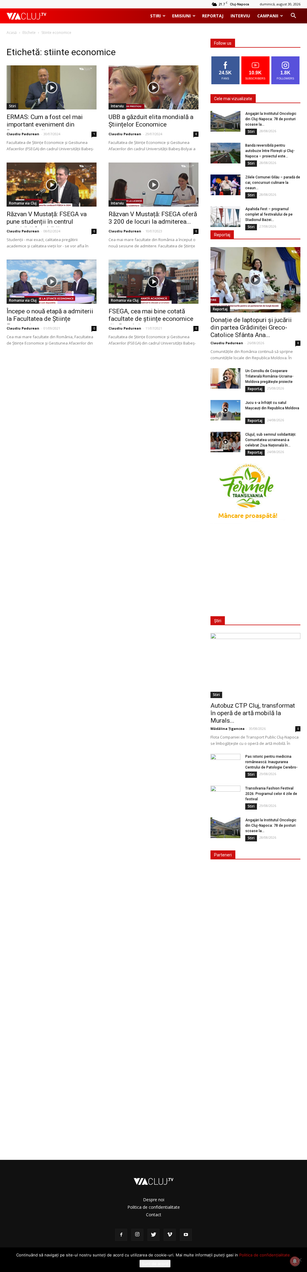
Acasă (12, 32)
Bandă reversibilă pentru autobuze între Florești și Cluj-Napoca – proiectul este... (270, 150)
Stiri (155, 16)
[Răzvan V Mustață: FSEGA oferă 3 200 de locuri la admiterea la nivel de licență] (153, 185)
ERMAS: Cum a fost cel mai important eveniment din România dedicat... (45, 124)
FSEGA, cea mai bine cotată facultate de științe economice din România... (151, 319)
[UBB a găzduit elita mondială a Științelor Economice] (153, 87)
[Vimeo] (170, 1235)
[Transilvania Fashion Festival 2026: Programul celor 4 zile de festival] (225, 796)
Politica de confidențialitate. (265, 1255)
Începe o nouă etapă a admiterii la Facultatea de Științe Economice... (50, 319)
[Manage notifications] (295, 1261)
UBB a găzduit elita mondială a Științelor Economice (151, 120)
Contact (153, 1214)
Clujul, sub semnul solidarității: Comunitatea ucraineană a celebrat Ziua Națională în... (270, 439)
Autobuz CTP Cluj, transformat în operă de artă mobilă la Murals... (252, 713)
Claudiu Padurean (23, 134)
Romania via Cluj (23, 203)
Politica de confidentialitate (153, 1207)
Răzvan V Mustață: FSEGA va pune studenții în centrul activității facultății (47, 222)
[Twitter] (153, 1235)
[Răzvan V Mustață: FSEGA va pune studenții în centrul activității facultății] (52, 185)
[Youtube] (186, 1235)
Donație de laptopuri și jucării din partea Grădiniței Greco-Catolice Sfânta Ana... (251, 327)
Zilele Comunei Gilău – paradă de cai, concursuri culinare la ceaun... (272, 182)
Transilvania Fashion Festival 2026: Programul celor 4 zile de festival (271, 793)
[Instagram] (137, 1235)
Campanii (267, 16)
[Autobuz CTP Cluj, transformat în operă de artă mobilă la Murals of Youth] (255, 665)
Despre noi (153, 1199)
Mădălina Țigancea (227, 728)
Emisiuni (181, 16)
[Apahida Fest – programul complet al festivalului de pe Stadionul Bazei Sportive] (225, 216)
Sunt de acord (155, 1263)
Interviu (240, 16)
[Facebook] (121, 1235)
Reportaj (212, 16)
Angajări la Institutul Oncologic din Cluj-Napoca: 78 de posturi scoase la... (271, 119)
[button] (293, 16)
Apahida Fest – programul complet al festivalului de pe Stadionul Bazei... (269, 214)
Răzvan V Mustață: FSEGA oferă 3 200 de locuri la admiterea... (153, 218)
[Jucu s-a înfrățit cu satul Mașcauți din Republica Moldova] (225, 410)
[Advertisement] (255, 569)
